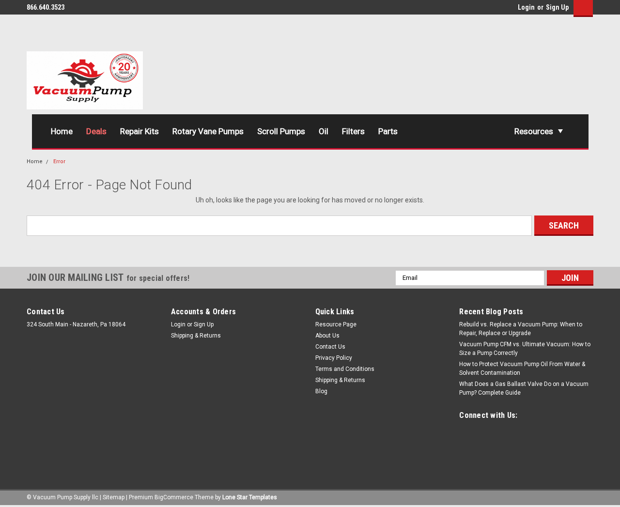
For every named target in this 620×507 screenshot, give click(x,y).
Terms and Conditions (344, 369)
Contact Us (330, 346)
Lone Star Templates (249, 497)
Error (59, 161)
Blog (321, 391)
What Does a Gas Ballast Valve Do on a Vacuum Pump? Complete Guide (524, 388)
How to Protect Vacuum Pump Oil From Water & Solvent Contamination (522, 368)
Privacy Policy (333, 357)
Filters (353, 131)
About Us (327, 335)
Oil (323, 131)
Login (526, 7)
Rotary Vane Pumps (208, 131)
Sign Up (557, 7)
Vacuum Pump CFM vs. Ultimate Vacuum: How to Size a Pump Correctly (524, 348)
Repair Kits (139, 131)
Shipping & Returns (196, 335)
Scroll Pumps (281, 131)
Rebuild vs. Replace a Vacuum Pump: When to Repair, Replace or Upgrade (520, 329)
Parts (388, 131)
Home (62, 131)
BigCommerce (174, 497)
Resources (533, 131)
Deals (96, 131)
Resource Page (335, 324)
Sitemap (113, 497)
